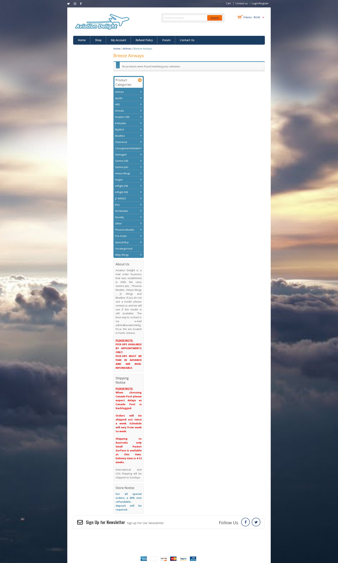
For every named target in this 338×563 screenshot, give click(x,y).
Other (118, 223)
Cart (228, 3)
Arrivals (119, 110)
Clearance (121, 142)
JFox (117, 204)
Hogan (119, 179)
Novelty (119, 217)
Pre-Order (121, 236)
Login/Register (260, 3)
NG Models (121, 211)
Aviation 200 (122, 117)
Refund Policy (144, 40)
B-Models (120, 123)
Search (214, 18)
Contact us (241, 3)
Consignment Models (127, 148)
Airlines (127, 48)
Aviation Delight (173, 544)
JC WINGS (120, 198)
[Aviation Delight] (101, 21)
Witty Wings (122, 255)
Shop (98, 40)
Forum (166, 40)
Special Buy (122, 242)
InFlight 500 (121, 192)
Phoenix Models (124, 229)
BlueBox (120, 135)
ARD (117, 104)
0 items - (251, 17)
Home (82, 40)
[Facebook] (245, 522)
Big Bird (119, 129)
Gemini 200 (121, 161)
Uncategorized (123, 248)
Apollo (118, 98)
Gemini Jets (121, 167)
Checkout (135, 538)
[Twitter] (256, 522)
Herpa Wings (122, 173)
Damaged (121, 154)
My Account (118, 40)
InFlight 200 (121, 186)
